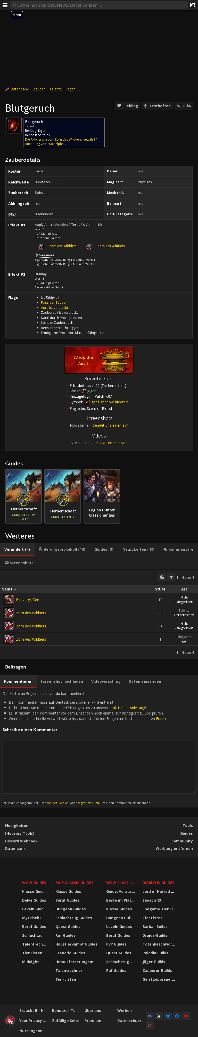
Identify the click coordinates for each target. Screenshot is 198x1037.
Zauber (39, 89)
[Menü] (5, 5)
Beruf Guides (34, 926)
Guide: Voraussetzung (121, 891)
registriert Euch (88, 803)
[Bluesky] (168, 1016)
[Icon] (14, 126)
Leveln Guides (35, 909)
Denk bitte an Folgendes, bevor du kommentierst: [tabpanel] (85, 748)
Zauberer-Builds (157, 970)
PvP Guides (116, 944)
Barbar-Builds (155, 926)
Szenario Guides (70, 952)
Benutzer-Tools (66, 1010)
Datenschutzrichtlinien (131, 1020)
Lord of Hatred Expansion (160, 891)
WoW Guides (34, 882)
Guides (186, 833)
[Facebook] (177, 1016)
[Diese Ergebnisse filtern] (171, 577)
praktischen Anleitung (127, 707)
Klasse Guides (35, 891)
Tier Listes (152, 917)
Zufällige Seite (65, 1020)
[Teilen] (193, 5)
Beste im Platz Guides (121, 900)
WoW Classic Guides (121, 882)
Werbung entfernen (174, 848)
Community (182, 841)
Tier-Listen (65, 979)
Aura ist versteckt (54, 307)
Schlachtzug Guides (35, 935)
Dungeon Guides (70, 909)
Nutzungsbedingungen (33, 1030)
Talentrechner (35, 944)
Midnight (30, 961)
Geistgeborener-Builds (160, 979)
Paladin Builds (155, 952)
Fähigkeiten (184, 637)
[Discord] (150, 1016)
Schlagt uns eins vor (110, 442)
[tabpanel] (99, 614)
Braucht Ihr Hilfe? (33, 1010)
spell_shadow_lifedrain (109, 402)
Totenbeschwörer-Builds (160, 944)
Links (186, 105)
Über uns (93, 1010)
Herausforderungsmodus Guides (77, 961)
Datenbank (19, 89)
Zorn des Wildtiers (31, 612)
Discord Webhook (21, 841)
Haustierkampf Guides (76, 944)
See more (46, 255)
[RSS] (150, 1025)
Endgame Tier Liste (160, 909)
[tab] (17, 549)
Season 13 (152, 900)
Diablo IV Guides (158, 882)
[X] (159, 1016)
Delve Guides (34, 900)
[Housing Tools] (19, 833)
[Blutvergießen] (9, 599)
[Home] (10, 1024)
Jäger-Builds (154, 961)
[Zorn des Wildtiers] (9, 613)
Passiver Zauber (54, 302)
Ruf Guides (65, 935)
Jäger (70, 89)
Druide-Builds (155, 935)
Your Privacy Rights (33, 1020)
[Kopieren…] (162, 577)
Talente (55, 89)
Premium (93, 1020)
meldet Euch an (58, 803)
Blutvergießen (27, 599)
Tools (188, 825)
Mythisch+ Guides (35, 917)
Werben (124, 1010)
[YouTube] (186, 1016)
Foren (161, 718)
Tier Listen (32, 952)
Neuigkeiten (16, 825)
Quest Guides (67, 926)
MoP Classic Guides (74, 882)
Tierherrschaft (184, 615)
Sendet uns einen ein (110, 425)
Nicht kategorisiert (184, 599)
